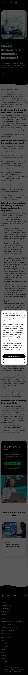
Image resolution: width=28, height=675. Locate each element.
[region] (14, 337)
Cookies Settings (14, 361)
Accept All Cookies (14, 356)
